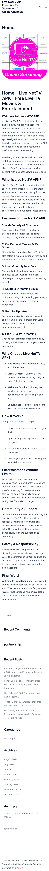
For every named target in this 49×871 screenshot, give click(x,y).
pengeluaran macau (24, 813)
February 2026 (11, 779)
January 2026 (11, 784)
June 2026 (9, 769)
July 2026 (9, 764)
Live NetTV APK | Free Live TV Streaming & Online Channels (13, 6)
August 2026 (10, 759)
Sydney (19, 868)
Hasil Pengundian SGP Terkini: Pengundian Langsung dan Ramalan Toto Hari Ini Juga (22, 714)
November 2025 (12, 789)
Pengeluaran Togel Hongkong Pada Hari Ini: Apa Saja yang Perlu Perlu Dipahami (22, 684)
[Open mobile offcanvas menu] (46, 7)
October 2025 (11, 794)
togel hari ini (10, 828)
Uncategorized (11, 738)
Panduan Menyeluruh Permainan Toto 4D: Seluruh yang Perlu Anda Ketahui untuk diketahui (23, 672)
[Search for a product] (40, 7)
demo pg (8, 813)
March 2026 (10, 774)
